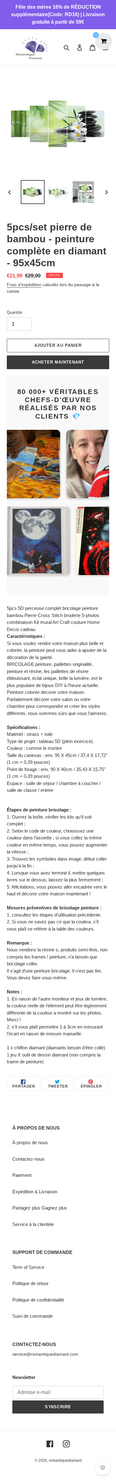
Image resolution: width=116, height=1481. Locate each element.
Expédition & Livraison (34, 1191)
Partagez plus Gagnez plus (39, 1207)
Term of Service (28, 1267)
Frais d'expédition (24, 284)
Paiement (22, 1175)
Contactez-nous (28, 1159)
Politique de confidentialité (38, 1299)
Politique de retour (30, 1283)
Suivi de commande (32, 1316)
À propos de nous (30, 1142)
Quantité (14, 312)
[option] (32, 192)
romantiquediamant (65, 1460)
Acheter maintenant (58, 362)
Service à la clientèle (33, 1224)
